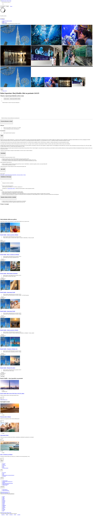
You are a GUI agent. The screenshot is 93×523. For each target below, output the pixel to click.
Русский (3, 509)
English (3, 496)
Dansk (3, 499)
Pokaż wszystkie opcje (3, 399)
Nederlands (4, 505)
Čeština (3, 498)
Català (3, 497)
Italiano (3, 504)
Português (3, 507)
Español (3, 501)
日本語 (3, 506)
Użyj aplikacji (2, 19)
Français (3, 502)
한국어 (3, 503)
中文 (3, 510)
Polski (3, 508)
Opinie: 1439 (5, 90)
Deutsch (3, 500)
